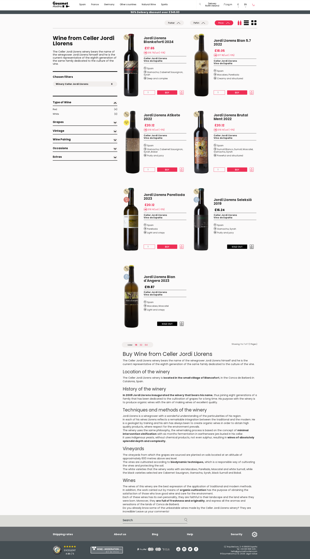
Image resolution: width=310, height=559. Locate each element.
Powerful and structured (230, 155)
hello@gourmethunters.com (244, 551)
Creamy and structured (230, 78)
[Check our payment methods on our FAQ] (152, 549)
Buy (167, 92)
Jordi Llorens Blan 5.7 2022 (232, 42)
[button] (212, 5)
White (85, 113)
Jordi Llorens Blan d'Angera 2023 (159, 278)
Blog (155, 534)
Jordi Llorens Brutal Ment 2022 (231, 117)
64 (146, 344)
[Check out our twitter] (190, 550)
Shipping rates (63, 534)
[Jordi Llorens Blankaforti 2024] (134, 65)
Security (236, 534)
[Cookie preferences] (250, 534)
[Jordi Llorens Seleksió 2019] (204, 219)
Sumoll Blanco (225, 149)
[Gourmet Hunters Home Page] (61, 4)
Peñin (197, 22)
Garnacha (153, 72)
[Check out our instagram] (184, 550)
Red (85, 109)
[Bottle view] (239, 22)
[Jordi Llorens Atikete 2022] (134, 142)
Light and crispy (156, 232)
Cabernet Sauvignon (171, 72)
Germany (109, 4)
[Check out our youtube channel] (178, 550)
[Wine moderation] (106, 549)
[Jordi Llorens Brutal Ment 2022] (204, 142)
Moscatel (248, 149)
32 (141, 344)
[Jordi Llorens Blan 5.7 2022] (204, 65)
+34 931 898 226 (248, 549)
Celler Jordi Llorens (155, 58)
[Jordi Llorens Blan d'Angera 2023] (134, 296)
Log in (228, 4)
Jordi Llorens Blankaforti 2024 (158, 40)
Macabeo (222, 74)
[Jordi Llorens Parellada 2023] (134, 219)
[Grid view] (253, 22)
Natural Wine (149, 4)
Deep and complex (157, 78)
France (95, 4)
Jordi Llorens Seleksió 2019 (233, 201)
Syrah (147, 74)
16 (136, 344)
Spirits (164, 4)
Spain (82, 4)
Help (190, 534)
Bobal (154, 151)
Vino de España (153, 60)
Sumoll (238, 149)
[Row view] (246, 22)
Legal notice (251, 553)
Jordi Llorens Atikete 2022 (162, 117)
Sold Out (237, 246)
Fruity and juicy (155, 155)
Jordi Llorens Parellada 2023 (164, 196)
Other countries (128, 4)
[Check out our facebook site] (196, 550)
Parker (171, 22)
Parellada (234, 74)
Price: (221, 22)
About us (120, 534)
